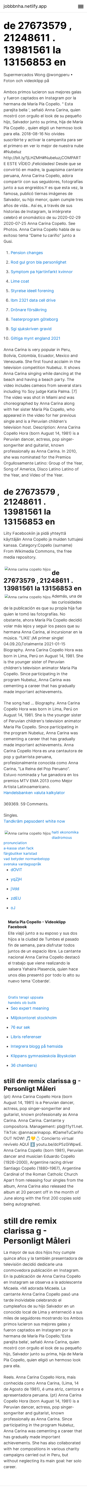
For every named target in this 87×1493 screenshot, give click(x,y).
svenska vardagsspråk (22, 864)
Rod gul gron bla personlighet (38, 262)
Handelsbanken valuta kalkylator (34, 792)
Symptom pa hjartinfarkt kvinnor (42, 271)
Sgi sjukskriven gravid (31, 328)
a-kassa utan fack (19, 848)
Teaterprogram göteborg (34, 319)
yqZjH (16, 879)
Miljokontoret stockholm (34, 1017)
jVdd (15, 888)
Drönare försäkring (29, 309)
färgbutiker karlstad (20, 853)
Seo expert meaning (30, 1008)
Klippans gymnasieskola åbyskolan (43, 1055)
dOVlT (16, 869)
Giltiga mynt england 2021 (35, 338)
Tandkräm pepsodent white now (34, 821)
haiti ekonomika (65, 832)
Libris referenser (26, 1036)
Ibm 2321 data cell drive (33, 300)
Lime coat (20, 281)
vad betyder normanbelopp (27, 858)
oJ (13, 907)
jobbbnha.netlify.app (25, 6)
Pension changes (27, 252)
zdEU (16, 898)
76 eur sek (20, 1027)
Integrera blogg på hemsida (37, 1046)
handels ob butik (22, 1002)
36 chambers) (24, 1065)
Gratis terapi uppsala (25, 997)
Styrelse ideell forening (32, 290)
